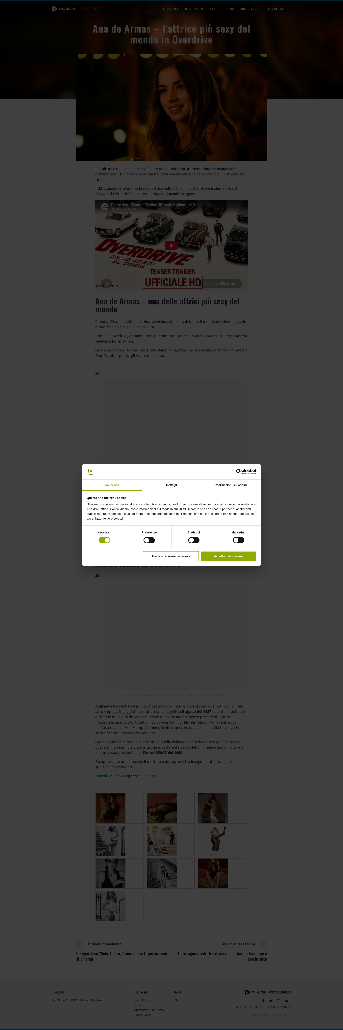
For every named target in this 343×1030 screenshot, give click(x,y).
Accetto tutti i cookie (228, 556)
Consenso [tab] (112, 485)
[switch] (149, 540)
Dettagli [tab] (171, 485)
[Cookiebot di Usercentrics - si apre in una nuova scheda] (239, 472)
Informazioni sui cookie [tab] (231, 485)
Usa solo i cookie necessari (171, 556)
